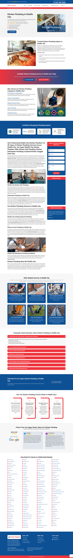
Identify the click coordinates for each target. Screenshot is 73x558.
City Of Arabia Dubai (41, 468)
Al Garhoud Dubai (11, 500)
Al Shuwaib (25, 497)
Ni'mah (54, 500)
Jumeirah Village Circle (56, 468)
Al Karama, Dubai (11, 511)
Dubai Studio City (41, 498)
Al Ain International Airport (13, 474)
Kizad (54, 474)
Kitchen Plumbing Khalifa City (26, 8)
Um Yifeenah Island (56, 518)
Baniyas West (25, 525)
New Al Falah (55, 498)
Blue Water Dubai (41, 461)
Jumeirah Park (55, 465)
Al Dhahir (10, 491)
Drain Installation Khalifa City (56, 296)
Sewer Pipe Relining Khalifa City (56, 317)
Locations (39, 542)
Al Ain (10, 472)
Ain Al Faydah (11, 466)
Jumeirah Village (55, 466)
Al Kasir (10, 513)
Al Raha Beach (25, 477)
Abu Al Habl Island (12, 461)
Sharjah (54, 513)
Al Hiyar (10, 504)
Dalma (39, 472)
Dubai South (40, 495)
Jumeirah (39, 523)
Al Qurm (24, 475)
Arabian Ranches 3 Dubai (27, 516)
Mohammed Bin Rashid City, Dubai (58, 491)
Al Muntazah (25, 466)
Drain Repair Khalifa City (36, 296)
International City (41, 516)
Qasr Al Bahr (55, 504)
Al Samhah (25, 488)
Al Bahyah (10, 481)
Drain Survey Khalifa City (36, 317)
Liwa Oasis (55, 477)
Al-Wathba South (26, 513)
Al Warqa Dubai (25, 504)
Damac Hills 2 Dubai (41, 475)
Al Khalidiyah (11, 514)
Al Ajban (10, 475)
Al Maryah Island (26, 461)
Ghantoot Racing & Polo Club (43, 504)
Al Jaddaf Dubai (11, 506)
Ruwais (54, 507)
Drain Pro (36, 556)
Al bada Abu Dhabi (12, 479)
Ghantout (39, 506)
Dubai (39, 479)
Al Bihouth (10, 486)
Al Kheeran (10, 520)
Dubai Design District (41, 481)
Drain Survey (25, 539)
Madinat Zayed (55, 481)
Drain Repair (30, 5)
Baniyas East (25, 523)
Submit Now (56, 173)
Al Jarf (10, 507)
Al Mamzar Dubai (11, 523)
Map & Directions (30, 550)
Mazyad (54, 488)
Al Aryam (10, 477)
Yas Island (54, 520)
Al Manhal (10, 527)
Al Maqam (25, 459)
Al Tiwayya (25, 498)
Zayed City (54, 523)
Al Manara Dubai (11, 525)
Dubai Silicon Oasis (41, 493)
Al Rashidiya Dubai (26, 481)
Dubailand (39, 500)
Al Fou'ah (10, 497)
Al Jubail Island (11, 509)
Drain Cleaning (40, 537)
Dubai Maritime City (41, 490)
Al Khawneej (11, 516)
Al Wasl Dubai (25, 507)
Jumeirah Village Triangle (57, 470)
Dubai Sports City (41, 497)
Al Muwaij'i (25, 470)
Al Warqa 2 (25, 502)
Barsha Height (25, 527)
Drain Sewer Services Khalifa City (15, 8)
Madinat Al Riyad (55, 479)
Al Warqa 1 (25, 500)
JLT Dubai (39, 522)
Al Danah (10, 488)
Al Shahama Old (26, 490)
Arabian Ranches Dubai (27, 518)
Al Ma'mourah (11, 522)
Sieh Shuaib (55, 514)
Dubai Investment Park (41, 486)
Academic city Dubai (12, 465)
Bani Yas (24, 522)
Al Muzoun (25, 472)
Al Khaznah (10, 518)
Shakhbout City (55, 511)
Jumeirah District (41, 527)
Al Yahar (24, 511)
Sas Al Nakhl (55, 509)
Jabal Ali (39, 518)
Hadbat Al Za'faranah (41, 513)
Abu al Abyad (11, 459)
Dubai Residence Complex (42, 491)
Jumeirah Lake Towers (56, 463)
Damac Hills (40, 474)
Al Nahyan (25, 474)
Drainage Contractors (54, 5)
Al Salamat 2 (25, 486)
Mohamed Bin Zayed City (57, 490)
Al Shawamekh (25, 495)
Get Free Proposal (44, 79)
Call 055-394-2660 (29, 79)
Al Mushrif (25, 468)
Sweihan (54, 516)
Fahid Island (40, 502)
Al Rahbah (25, 479)
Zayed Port (54, 525)
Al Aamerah (10, 470)
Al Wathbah (25, 509)
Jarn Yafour (40, 520)
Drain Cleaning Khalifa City (17, 296)
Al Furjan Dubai (11, 498)
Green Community (41, 509)
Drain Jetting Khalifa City (16, 317)
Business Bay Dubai (41, 465)
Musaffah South (55, 497)
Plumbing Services (45, 5)
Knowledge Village (56, 475)
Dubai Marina (40, 488)
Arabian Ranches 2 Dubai (27, 514)
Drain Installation (41, 539)
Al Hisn (10, 502)
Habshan (39, 511)
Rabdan (54, 506)
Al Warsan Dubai (26, 506)
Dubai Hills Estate (41, 482)
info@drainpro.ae (56, 539)
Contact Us (63, 5)
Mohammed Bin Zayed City (57, 493)
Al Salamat (25, 484)
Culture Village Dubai (41, 470)
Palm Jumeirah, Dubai (56, 502)
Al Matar (24, 463)
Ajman (10, 468)
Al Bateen (10, 484)
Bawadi (39, 459)
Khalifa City (55, 472)
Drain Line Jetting (37, 5)
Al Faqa (10, 495)
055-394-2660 (60, 2)
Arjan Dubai (25, 520)
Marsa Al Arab (55, 484)
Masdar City (55, 486)
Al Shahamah (25, 491)
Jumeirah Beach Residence (42, 525)
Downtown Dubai (41, 477)
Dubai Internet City (41, 484)
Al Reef (24, 482)
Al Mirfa (24, 465)
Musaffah (54, 495)
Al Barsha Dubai (11, 482)
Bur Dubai (39, 463)
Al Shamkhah (25, 493)
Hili (38, 514)
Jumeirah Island (55, 461)
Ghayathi (39, 507)
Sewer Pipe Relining (41, 540)
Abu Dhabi (10, 463)
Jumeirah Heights (56, 459)
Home (25, 5)
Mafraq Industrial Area (56, 482)
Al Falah (10, 493)
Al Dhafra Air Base (12, 490)
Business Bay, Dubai (41, 466)
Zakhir (54, 522)
